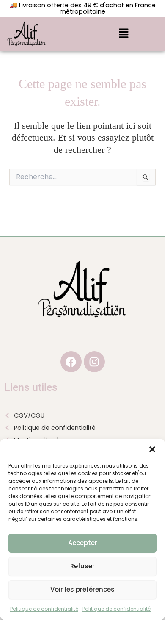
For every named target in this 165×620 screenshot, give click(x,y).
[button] (152, 449)
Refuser (82, 566)
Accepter (82, 542)
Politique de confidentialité (44, 608)
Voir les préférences (82, 589)
